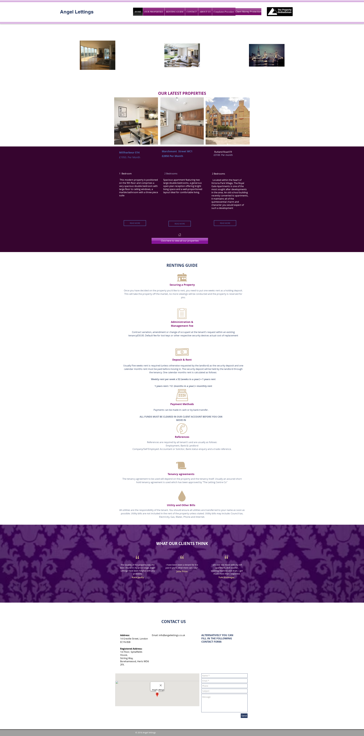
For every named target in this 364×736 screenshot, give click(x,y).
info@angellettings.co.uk (172, 635)
